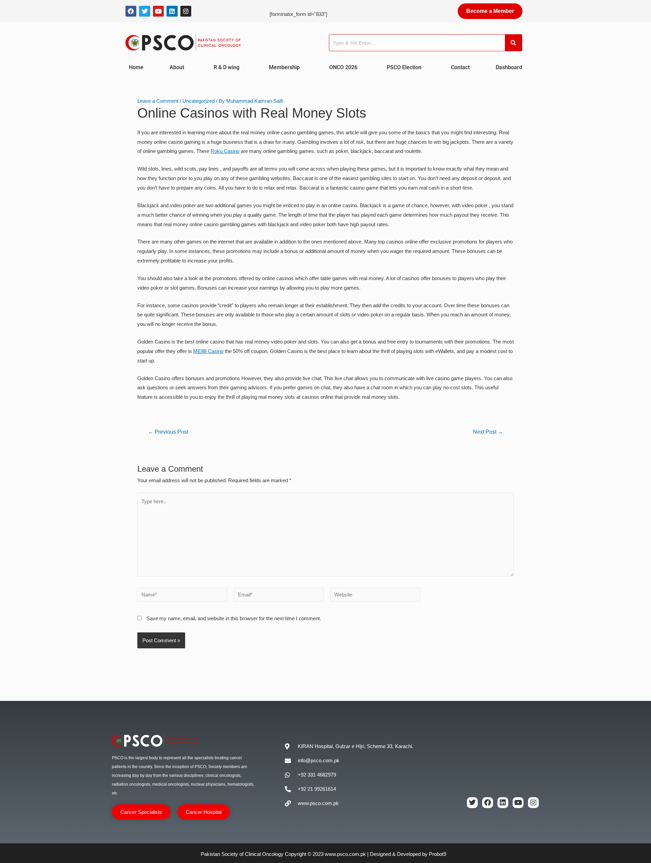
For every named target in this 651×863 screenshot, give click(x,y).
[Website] (375, 596)
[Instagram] (185, 11)
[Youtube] (158, 11)
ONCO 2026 (343, 67)
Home (136, 67)
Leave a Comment (157, 101)
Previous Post (168, 432)
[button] (178, 67)
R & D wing (226, 67)
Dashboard (509, 67)
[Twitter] (144, 11)
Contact (460, 67)
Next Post (488, 432)
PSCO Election (404, 67)
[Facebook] (130, 11)
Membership (284, 67)
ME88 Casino (208, 351)
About (177, 67)
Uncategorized (198, 101)
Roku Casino (225, 151)
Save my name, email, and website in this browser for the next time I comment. (233, 618)
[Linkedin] (171, 11)
